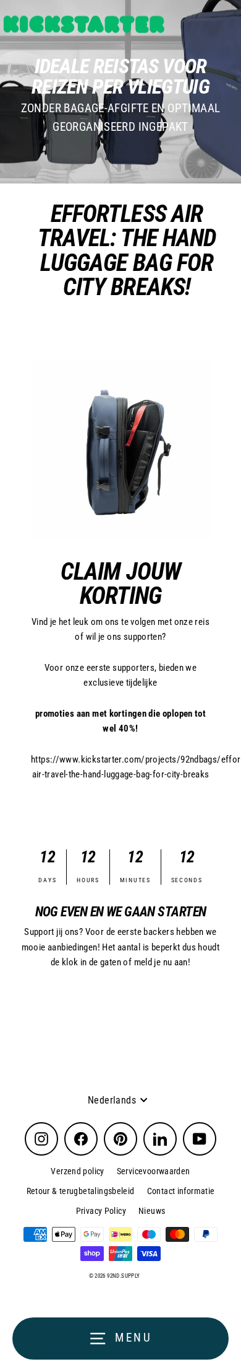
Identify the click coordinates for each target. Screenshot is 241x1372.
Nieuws (151, 1211)
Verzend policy (77, 1171)
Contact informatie (181, 1191)
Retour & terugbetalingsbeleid (81, 1191)
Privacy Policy (101, 1211)
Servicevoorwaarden (153, 1171)
